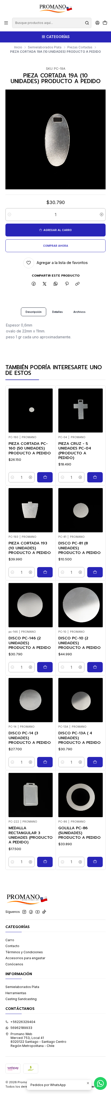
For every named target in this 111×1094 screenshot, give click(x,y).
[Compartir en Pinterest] (66, 284)
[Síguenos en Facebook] (31, 912)
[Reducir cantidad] (9, 214)
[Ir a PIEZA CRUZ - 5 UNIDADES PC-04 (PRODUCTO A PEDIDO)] (80, 411)
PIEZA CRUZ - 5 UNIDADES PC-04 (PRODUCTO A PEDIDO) (74, 451)
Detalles (57, 311)
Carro (9, 940)
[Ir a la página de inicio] (55, 8)
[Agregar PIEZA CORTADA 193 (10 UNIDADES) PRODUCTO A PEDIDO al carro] (45, 572)
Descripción (34, 311)
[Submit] (87, 23)
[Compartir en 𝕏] (45, 284)
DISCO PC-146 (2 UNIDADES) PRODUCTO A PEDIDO (30, 643)
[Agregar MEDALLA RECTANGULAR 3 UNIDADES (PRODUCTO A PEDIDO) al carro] (45, 862)
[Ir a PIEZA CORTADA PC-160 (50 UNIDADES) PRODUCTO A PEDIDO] (31, 411)
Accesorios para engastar (25, 958)
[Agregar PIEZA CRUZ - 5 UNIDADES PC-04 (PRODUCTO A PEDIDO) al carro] (95, 477)
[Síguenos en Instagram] (24, 912)
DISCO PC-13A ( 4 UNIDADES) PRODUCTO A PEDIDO (79, 737)
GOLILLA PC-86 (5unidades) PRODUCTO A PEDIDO (79, 832)
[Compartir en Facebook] (34, 284)
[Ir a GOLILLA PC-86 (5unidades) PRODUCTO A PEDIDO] (80, 795)
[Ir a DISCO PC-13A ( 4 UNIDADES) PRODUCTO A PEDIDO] (80, 700)
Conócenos (14, 964)
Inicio (18, 47)
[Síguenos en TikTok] (44, 912)
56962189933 (21, 1028)
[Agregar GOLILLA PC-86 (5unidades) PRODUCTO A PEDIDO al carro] (95, 862)
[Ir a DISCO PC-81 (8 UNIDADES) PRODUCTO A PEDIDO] (80, 510)
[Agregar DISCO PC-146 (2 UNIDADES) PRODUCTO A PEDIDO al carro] (45, 667)
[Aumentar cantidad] (101, 214)
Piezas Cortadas (79, 47)
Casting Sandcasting (21, 999)
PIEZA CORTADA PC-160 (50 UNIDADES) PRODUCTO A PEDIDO (30, 448)
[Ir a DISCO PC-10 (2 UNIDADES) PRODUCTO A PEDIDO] (80, 605)
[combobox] (51, 23)
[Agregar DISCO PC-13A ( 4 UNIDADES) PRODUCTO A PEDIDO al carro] (95, 762)
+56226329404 (22, 1022)
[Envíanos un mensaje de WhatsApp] (100, 1083)
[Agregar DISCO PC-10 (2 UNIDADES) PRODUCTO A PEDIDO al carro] (95, 667)
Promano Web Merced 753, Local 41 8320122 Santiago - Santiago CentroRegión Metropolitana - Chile (38, 1040)
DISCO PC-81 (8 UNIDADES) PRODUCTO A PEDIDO (79, 548)
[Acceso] (97, 23)
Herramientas (15, 993)
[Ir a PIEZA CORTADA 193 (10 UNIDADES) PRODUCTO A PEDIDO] (31, 510)
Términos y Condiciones (24, 952)
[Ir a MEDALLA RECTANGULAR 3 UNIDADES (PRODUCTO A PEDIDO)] (31, 795)
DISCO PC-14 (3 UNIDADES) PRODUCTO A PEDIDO (30, 737)
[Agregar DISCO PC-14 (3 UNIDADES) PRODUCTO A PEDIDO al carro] (45, 762)
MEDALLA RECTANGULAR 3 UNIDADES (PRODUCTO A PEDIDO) (31, 835)
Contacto (12, 946)
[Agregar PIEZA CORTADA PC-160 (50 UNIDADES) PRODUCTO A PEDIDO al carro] (45, 477)
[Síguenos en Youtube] (37, 912)
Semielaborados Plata (44, 47)
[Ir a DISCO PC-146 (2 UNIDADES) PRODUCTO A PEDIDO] (31, 605)
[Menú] (6, 23)
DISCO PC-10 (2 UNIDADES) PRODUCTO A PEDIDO (79, 643)
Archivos (79, 311)
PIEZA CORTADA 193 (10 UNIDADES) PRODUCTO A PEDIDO (30, 548)
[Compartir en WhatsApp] (56, 284)
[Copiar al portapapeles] (77, 284)
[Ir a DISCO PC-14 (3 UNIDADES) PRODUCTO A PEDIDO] (31, 700)
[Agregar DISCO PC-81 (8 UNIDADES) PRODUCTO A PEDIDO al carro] (95, 572)
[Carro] (104, 23)
